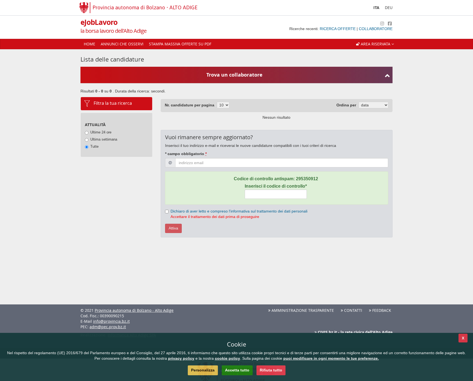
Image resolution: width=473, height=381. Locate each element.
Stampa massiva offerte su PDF (180, 43)
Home (89, 43)
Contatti (352, 310)
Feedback (381, 310)
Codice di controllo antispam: (276, 178)
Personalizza (203, 370)
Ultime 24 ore (100, 132)
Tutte (94, 146)
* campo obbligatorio (186, 154)
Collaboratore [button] (376, 29)
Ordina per (346, 105)
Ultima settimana (103, 139)
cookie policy (227, 358)
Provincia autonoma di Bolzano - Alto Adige (134, 310)
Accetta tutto (237, 370)
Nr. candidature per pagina (189, 105)
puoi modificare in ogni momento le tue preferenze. (331, 358)
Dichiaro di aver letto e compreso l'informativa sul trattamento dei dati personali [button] (239, 211)
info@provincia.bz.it (111, 321)
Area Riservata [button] (375, 43)
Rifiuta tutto (271, 370)
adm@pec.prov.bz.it (108, 326)
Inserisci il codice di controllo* (276, 186)
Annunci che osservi (122, 43)
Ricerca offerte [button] (338, 29)
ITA (376, 7)
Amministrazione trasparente (302, 310)
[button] (375, 44)
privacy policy (181, 358)
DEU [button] (389, 7)
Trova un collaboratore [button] (234, 75)
